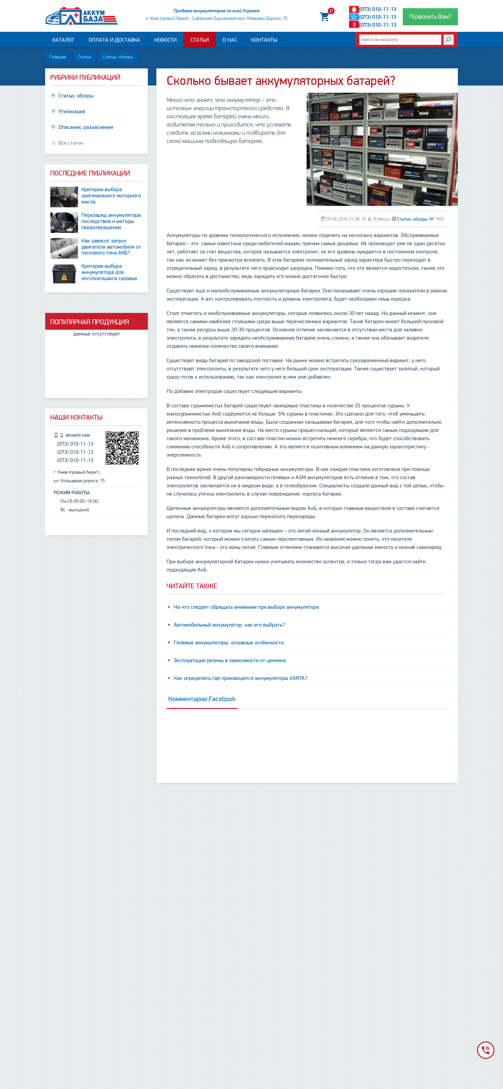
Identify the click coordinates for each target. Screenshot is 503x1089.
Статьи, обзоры (118, 57)
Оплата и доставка (114, 40)
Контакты (264, 40)
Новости (165, 40)
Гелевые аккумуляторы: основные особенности (229, 642)
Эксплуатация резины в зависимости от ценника (230, 660)
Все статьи (71, 143)
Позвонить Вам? (430, 17)
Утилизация (72, 111)
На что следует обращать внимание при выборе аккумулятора (246, 607)
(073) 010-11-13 (377, 9)
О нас (230, 40)
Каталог (63, 40)
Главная (57, 57)
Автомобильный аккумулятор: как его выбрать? (229, 624)
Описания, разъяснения (86, 127)
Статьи (200, 40)
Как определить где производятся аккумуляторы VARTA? (240, 678)
